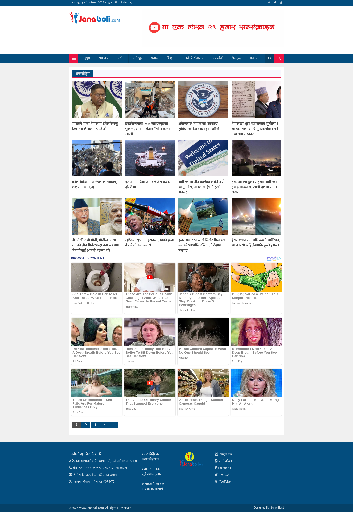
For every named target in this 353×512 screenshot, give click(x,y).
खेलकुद (236, 58)
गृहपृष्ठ (86, 58)
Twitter (224, 475)
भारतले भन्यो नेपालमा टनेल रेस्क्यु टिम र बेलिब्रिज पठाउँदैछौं (95, 126)
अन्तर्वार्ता (217, 58)
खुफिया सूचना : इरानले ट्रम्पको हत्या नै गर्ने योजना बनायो (149, 242)
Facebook (224, 468)
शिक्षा (170, 58)
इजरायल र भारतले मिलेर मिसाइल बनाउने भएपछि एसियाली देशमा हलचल (201, 245)
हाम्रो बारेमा (225, 461)
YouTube (225, 481)
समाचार (103, 58)
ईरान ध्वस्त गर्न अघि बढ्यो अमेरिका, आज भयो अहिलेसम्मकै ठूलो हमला (256, 242)
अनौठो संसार (193, 58)
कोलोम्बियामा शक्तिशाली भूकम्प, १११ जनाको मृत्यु (94, 184)
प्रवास (154, 58)
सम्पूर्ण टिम (226, 454)
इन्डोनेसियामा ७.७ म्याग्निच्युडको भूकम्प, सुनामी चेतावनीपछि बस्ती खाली (147, 129)
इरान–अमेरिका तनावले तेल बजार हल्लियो (148, 184)
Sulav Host (277, 507)
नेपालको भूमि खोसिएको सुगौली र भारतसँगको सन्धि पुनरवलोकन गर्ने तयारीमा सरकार (255, 129)
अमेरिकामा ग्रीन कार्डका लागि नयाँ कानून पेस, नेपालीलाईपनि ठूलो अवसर (201, 187)
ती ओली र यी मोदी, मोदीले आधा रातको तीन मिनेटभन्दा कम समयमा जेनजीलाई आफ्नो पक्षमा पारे (95, 245)
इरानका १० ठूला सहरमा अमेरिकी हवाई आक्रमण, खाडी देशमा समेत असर (254, 187)
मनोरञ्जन (138, 58)
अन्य (252, 58)
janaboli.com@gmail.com (99, 475)
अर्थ (119, 58)
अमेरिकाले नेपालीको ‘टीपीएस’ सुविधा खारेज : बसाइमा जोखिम (200, 126)
